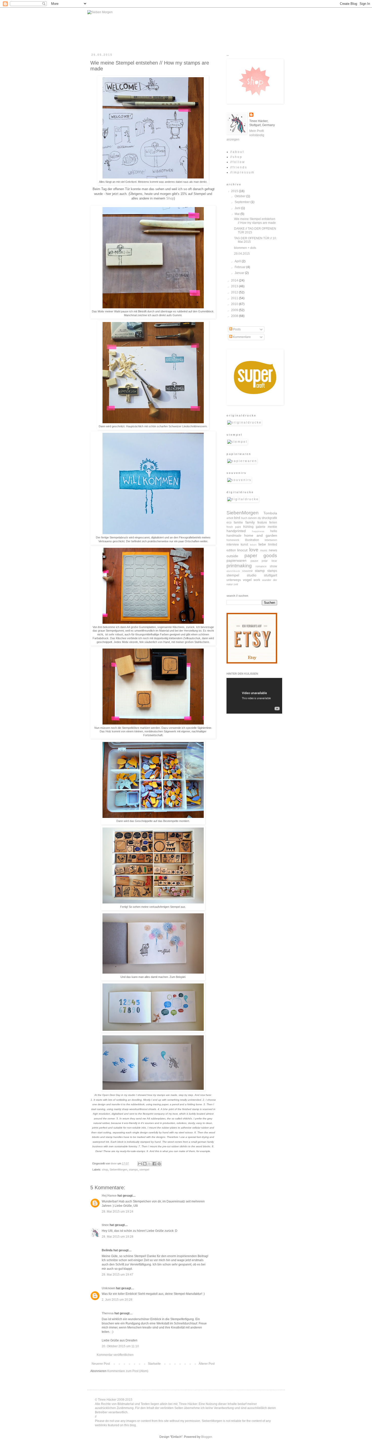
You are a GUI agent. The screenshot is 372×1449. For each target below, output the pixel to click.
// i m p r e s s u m (242, 172)
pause (254, 560)
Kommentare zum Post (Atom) (127, 1371)
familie (238, 522)
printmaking (239, 565)
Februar (240, 267)
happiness (258, 531)
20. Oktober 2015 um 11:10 (120, 1346)
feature (262, 522)
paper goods (260, 555)
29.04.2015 (242, 253)
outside (232, 556)
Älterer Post (207, 1363)
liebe (262, 544)
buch (244, 517)
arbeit (229, 517)
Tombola (270, 513)
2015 (235, 191)
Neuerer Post (101, 1363)
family (250, 522)
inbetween (271, 539)
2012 (235, 292)
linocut (242, 550)
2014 (235, 280)
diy (259, 517)
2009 (235, 310)
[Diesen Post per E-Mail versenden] (139, 1163)
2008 (235, 316)
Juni (238, 208)
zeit (236, 584)
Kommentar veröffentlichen (115, 1355)
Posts (236, 329)
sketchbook (233, 571)
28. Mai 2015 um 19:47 (117, 1274)
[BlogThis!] (144, 1163)
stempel (144, 1169)
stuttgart (270, 575)
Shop (170, 198)
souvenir (247, 570)
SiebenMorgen (118, 1169)
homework (232, 539)
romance (261, 566)
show (273, 566)
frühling (248, 527)
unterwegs (233, 580)
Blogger (206, 1437)
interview (232, 544)
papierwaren (236, 560)
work (257, 580)
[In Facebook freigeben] (154, 1163)
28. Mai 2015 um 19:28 (117, 1236)
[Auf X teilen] (149, 1163)
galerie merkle (266, 527)
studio (251, 575)
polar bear (269, 560)
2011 (235, 298)
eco (229, 522)
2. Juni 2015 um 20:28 (117, 1299)
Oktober (240, 196)
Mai (237, 214)
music (263, 550)
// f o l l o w (237, 162)
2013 (235, 286)
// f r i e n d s (238, 167)
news (273, 550)
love (253, 549)
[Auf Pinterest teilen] (159, 1163)
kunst (244, 544)
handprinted (236, 531)
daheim (252, 517)
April (238, 261)
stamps (133, 1169)
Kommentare (241, 337)
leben (253, 544)
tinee (105, 1225)
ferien (273, 522)
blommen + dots (245, 248)
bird (237, 518)
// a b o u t (236, 152)
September (243, 202)
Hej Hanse (109, 1195)
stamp (260, 571)
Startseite (154, 1363)
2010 (235, 304)
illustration (252, 540)
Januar (240, 273)
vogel (247, 580)
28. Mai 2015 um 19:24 (117, 1211)
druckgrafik (269, 518)
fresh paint (233, 526)
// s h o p (236, 157)
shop (105, 1169)
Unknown (108, 1288)
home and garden (260, 535)
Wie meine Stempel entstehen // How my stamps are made (255, 220)
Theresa (108, 1313)
